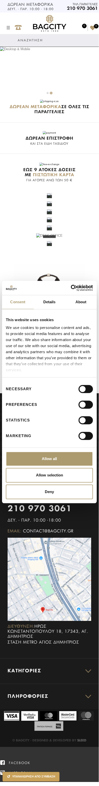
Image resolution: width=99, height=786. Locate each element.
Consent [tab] (17, 302)
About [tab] (81, 302)
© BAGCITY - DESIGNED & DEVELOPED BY (44, 740)
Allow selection (49, 475)
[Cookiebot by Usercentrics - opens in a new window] (71, 288)
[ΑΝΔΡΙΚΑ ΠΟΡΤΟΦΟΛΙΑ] (49, 219)
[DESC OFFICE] (49, 235)
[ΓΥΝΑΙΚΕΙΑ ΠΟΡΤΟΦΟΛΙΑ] (49, 211)
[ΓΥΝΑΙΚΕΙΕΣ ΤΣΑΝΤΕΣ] (49, 195)
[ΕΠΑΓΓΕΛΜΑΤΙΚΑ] (49, 227)
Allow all (49, 459)
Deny (49, 492)
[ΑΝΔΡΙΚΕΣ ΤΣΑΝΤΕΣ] (49, 203)
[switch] (80, 402)
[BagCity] (49, 23)
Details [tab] (49, 302)
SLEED (81, 740)
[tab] (48, 93)
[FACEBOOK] (2, 763)
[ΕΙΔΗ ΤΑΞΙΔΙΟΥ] (49, 243)
